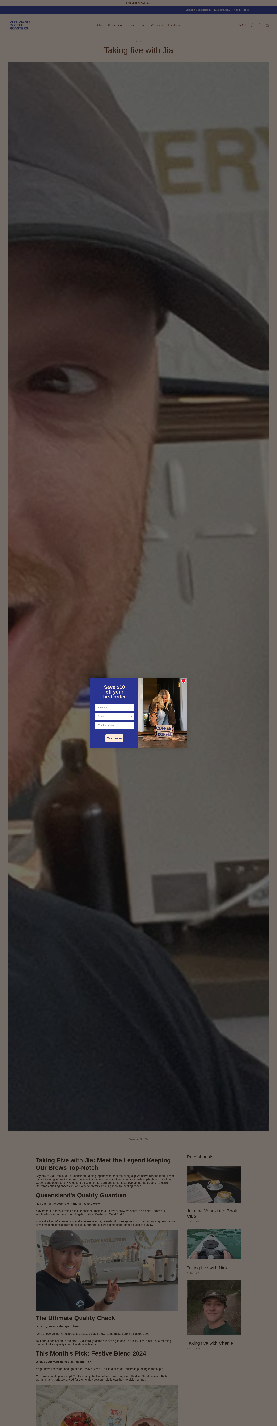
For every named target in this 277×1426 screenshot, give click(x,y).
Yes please (114, 738)
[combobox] (114, 716)
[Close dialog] (183, 680)
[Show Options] (131, 716)
